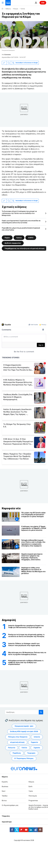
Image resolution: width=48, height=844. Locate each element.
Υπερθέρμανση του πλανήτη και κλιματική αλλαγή (24, 248)
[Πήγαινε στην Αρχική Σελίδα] (8, 2)
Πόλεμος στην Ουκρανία (17, 737)
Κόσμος (15, 8)
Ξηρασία (36, 748)
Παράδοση (17, 753)
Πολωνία (11, 748)
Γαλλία (23, 8)
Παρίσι (7, 237)
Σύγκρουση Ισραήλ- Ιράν (24, 726)
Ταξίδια (4, 796)
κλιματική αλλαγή (17, 742)
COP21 (30, 237)
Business (5, 786)
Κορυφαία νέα (11, 508)
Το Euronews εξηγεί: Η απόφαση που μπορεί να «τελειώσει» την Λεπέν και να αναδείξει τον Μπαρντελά (19, 213)
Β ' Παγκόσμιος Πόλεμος (24, 758)
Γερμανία (34, 742)
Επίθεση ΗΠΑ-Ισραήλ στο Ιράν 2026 (24, 731)
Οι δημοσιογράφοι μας (10, 805)
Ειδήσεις (8, 8)
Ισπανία (37, 737)
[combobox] (24, 712)
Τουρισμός (31, 753)
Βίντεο (4, 800)
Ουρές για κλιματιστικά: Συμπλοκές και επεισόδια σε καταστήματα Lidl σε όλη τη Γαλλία (21, 222)
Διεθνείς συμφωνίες (13, 243)
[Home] (2, 8)
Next (3, 791)
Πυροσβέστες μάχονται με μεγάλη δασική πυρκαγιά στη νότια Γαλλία (21, 229)
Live (42, 3)
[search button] (41, 712)
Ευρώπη (5, 782)
